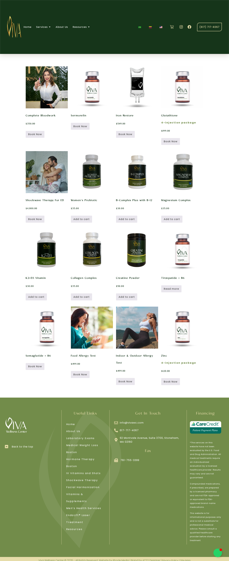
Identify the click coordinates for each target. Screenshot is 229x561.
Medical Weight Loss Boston (82, 448)
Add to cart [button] (81, 219)
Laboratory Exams (80, 438)
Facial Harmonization (83, 487)
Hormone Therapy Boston (80, 462)
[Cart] (171, 27)
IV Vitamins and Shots (83, 473)
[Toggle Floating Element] (217, 553)
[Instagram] (181, 27)
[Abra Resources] (89, 27)
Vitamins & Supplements (76, 497)
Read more (171, 289)
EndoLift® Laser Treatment (78, 518)
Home (70, 424)
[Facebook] (189, 27)
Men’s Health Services (83, 508)
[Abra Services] (49, 27)
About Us (73, 431)
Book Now (35, 134)
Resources (74, 529)
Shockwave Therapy (82, 480)
